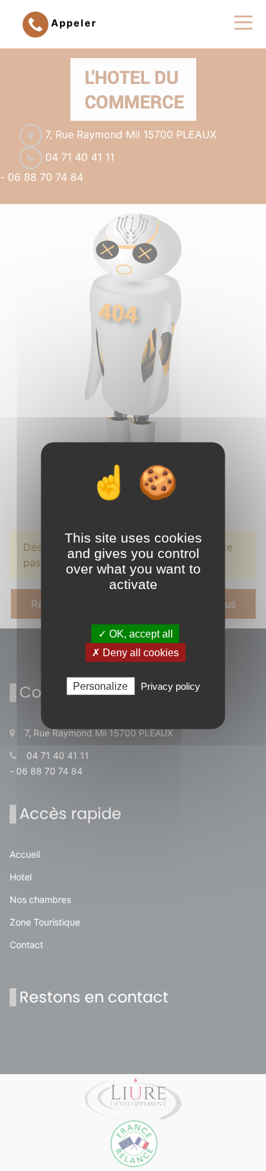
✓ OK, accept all (135, 633)
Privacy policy (170, 686)
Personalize (100, 686)
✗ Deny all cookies (135, 652)
